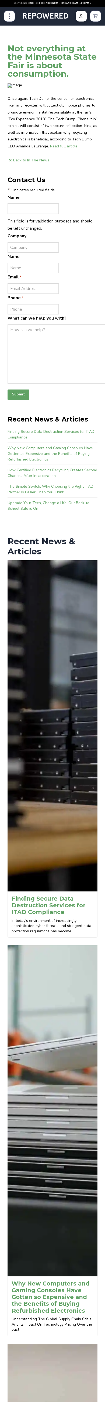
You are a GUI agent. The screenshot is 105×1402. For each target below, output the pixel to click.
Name (14, 197)
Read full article (64, 146)
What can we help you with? (37, 318)
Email (15, 277)
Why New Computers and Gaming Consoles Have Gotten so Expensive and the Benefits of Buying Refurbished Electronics (50, 453)
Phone (15, 298)
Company (17, 236)
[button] (9, 16)
